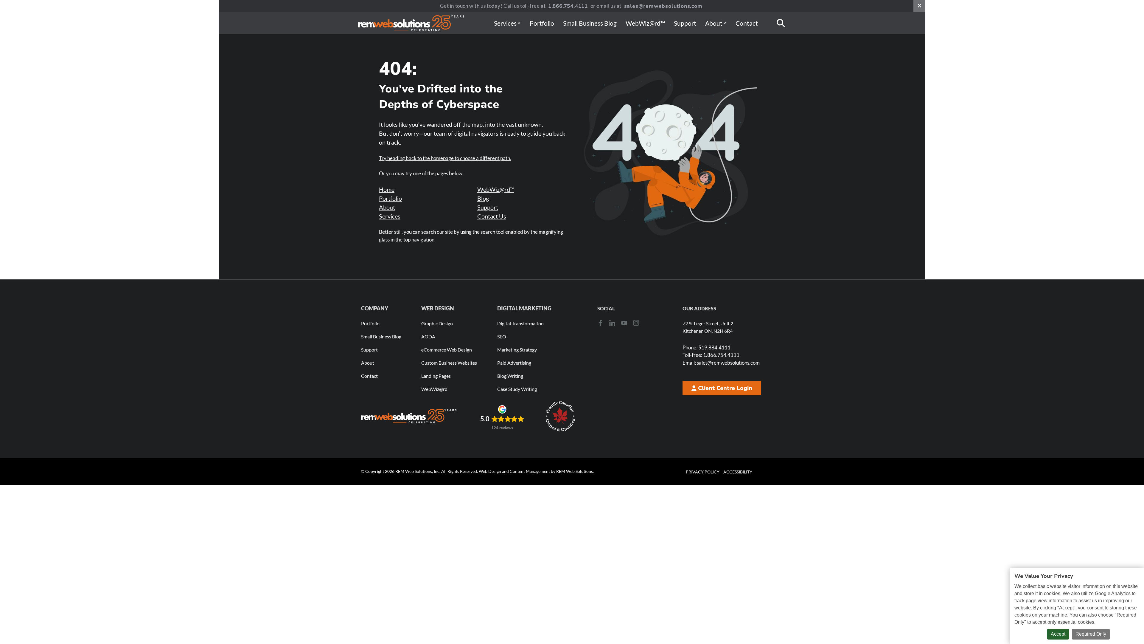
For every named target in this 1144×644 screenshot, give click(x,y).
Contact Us (491, 216)
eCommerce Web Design (446, 349)
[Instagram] (636, 323)
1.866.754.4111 (568, 6)
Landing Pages (436, 376)
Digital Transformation (520, 323)
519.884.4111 (706, 347)
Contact (747, 23)
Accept (1058, 634)
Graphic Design (437, 323)
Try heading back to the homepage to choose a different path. (445, 158)
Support (685, 23)
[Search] (780, 23)
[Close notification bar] (919, 6)
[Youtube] (624, 323)
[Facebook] (600, 323)
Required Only (1090, 634)
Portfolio (542, 23)
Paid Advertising (514, 363)
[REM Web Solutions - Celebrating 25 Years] (408, 416)
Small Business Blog (590, 23)
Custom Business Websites (449, 363)
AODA (428, 336)
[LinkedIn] (612, 323)
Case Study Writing (517, 389)
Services (505, 23)
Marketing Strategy (517, 349)
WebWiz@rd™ (645, 23)
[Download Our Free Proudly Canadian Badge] (560, 416)
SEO (501, 336)
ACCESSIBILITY (737, 471)
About (713, 23)
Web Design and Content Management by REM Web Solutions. (536, 471)
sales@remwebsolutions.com (663, 6)
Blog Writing (510, 376)
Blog (483, 198)
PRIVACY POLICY (702, 471)
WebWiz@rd (434, 389)
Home (386, 189)
